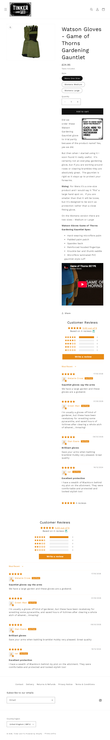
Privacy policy (50, 733)
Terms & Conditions (85, 684)
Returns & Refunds (46, 684)
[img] (68, 374)
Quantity (65, 97)
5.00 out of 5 (90, 328)
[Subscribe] (52, 700)
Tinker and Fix (20, 734)
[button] (6, 9)
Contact (19, 684)
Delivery (30, 684)
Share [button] (68, 313)
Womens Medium (73, 84)
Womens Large (72, 90)
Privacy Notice (65, 684)
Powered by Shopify (34, 734)
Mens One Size (72, 78)
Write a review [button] (83, 356)
